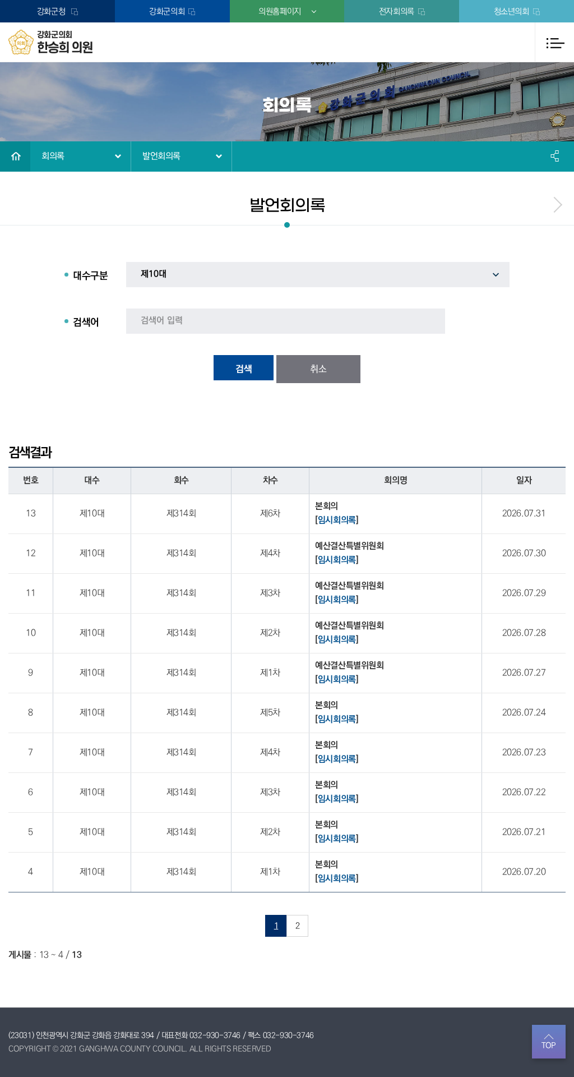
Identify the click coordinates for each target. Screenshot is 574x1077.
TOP (548, 1045)
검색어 (86, 322)
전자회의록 (396, 11)
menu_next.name (557, 205)
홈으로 (15, 156)
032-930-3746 (214, 1035)
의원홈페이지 (279, 11)
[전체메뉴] (554, 42)
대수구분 (90, 276)
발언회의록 (161, 156)
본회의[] (336, 513)
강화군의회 (166, 11)
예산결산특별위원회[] (349, 553)
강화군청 (52, 11)
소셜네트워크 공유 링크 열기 (555, 156)
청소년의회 (511, 11)
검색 (243, 369)
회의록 (52, 156)
